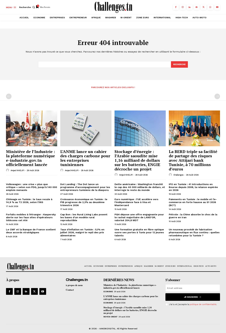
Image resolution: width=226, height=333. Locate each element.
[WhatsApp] (210, 7)
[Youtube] (217, 7)
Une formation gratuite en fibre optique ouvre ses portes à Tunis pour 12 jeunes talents (139, 232)
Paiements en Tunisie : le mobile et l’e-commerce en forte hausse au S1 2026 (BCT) (193, 202)
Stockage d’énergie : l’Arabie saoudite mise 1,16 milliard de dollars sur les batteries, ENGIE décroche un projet (137, 160)
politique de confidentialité (203, 304)
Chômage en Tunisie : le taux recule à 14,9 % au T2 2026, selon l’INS (29, 201)
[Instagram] (182, 7)
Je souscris (191, 297)
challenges (178, 175)
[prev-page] (9, 96)
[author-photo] (8, 170)
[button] (27, 7)
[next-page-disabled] (217, 96)
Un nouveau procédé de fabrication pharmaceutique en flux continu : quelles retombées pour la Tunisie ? (194, 232)
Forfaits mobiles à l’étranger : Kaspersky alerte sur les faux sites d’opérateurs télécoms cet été (31, 217)
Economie (108, 291)
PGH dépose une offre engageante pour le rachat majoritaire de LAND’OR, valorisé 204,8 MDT (139, 217)
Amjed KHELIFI (17, 170)
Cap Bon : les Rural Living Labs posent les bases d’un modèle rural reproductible (83, 217)
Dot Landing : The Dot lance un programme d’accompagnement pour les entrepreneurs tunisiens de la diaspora (85, 187)
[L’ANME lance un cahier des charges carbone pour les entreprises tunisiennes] (85, 128)
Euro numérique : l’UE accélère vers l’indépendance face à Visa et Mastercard (136, 202)
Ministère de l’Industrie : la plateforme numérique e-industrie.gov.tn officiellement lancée (30, 158)
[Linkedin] (189, 7)
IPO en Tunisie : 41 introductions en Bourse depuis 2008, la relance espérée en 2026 (193, 187)
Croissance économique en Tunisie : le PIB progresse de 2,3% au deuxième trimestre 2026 (83, 202)
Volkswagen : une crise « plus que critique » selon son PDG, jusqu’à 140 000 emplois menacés (31, 187)
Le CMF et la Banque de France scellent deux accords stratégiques (31, 231)
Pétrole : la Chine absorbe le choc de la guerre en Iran (193, 216)
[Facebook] (175, 7)
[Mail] (196, 7)
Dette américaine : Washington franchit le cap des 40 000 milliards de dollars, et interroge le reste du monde (140, 187)
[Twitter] (203, 7)
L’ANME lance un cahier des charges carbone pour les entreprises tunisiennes (85, 158)
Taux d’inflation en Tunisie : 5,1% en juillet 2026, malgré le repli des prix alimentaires (82, 232)
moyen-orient (110, 317)
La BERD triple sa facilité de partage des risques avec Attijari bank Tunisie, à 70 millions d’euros (193, 160)
